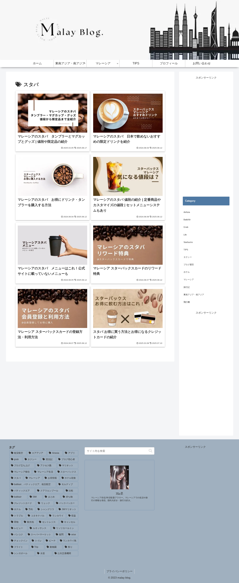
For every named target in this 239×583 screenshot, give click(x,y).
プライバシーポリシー (119, 571)
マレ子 (119, 493)
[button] (150, 451)
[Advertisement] (206, 136)
